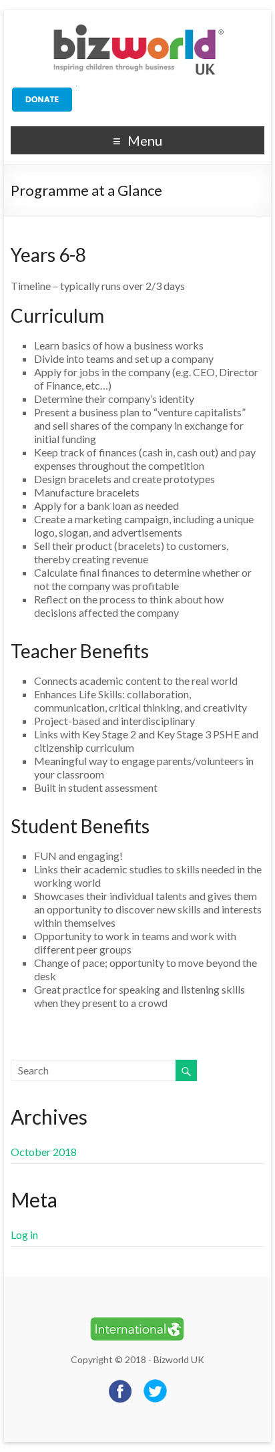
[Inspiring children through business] (137, 26)
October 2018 (44, 1151)
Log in (24, 1234)
